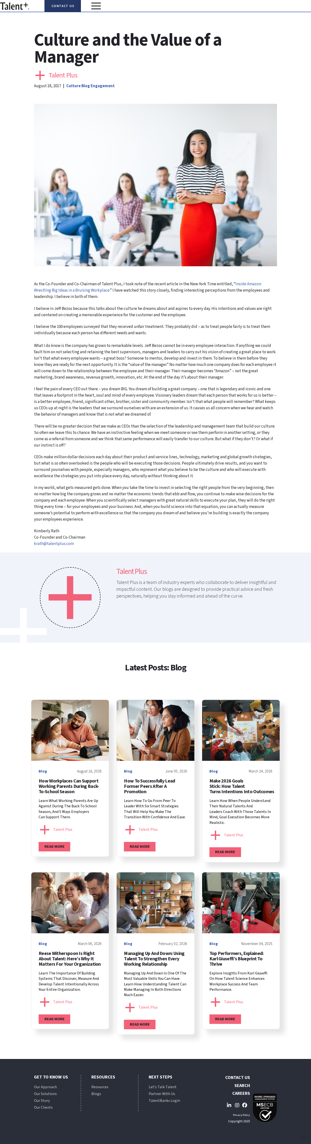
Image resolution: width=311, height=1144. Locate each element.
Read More (54, 846)
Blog (85, 86)
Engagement (103, 86)
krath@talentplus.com (54, 544)
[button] (96, 6)
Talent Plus (63, 75)
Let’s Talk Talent (163, 1087)
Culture (73, 86)
